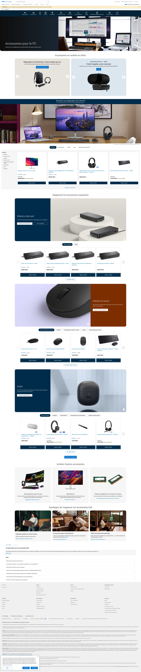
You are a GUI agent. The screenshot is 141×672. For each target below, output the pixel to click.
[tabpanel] (70, 170)
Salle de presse (38, 602)
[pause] (40, 92)
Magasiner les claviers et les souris (100, 309)
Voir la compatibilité (40, 223)
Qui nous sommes (39, 600)
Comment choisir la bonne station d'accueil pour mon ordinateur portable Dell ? (21, 573)
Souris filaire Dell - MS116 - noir (29, 349)
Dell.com (66, 537)
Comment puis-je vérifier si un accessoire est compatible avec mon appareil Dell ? (22, 564)
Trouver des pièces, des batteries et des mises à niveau (107, 498)
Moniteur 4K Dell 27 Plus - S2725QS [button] (26, 170)
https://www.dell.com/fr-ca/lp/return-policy (24, 654)
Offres (3, 608)
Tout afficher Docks (70, 279)
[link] (124, 1)
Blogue (106, 600)
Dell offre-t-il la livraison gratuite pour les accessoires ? (17, 579)
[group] (42, 76)
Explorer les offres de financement (98, 539)
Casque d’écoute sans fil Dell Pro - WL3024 (57, 434)
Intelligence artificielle (5, 600)
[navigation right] (119, 244)
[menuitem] (16, 4)
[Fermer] (37, 656)
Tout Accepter (34, 667)
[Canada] (2, 9)
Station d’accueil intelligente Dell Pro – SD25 (57, 263)
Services (3, 606)
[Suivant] (123, 262)
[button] (117, 1)
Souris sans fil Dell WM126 (78, 349)
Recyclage (38, 604)
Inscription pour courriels (109, 606)
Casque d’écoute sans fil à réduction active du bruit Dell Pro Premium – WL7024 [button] (91, 171)
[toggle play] (124, 238)
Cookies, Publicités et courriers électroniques (56, 618)
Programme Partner (73, 604)
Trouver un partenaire (74, 600)
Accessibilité (77, 618)
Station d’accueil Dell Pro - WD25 (29, 263)
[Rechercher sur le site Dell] (48, 1)
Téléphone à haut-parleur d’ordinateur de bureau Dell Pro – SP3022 (31, 435)
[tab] (53, 147)
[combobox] (32, 2)
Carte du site (4, 587)
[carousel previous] (17, 76)
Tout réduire (15, 544)
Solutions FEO (72, 602)
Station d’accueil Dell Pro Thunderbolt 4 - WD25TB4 (82, 264)
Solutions (3, 604)
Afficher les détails (32, 274)
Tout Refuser (26, 667)
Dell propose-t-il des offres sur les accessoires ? (15, 567)
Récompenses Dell (108, 602)
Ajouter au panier (31, 182)
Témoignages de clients (40, 608)
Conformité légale (69, 618)
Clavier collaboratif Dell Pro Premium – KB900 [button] (121, 170)
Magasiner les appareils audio (24, 395)
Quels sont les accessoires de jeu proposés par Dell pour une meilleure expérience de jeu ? (23, 570)
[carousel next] (67, 76)
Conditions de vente (17, 618)
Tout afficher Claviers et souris (70, 364)
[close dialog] (139, 7)
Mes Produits (38, 592)
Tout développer (8, 544)
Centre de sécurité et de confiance (110, 610)
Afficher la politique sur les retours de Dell (24, 538)
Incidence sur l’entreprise (40, 606)
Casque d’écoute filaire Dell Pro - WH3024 (107, 434)
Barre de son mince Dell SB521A (80, 434)
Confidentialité (25, 618)
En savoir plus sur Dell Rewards (59, 539)
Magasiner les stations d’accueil (24, 223)
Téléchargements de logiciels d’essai (111, 612)
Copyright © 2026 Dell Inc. (6, 618)
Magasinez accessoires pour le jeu (32, 499)
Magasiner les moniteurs (70, 499)
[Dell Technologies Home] (6, 1)
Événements (107, 604)
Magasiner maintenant (99, 69)
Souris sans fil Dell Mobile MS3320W (55, 349)
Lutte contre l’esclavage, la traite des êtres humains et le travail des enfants (94, 618)
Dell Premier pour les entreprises (133, 4)
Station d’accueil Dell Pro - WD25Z (105, 263)
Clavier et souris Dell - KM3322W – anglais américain (107, 349)
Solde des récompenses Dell (41, 594)
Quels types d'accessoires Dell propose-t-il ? (14, 560)
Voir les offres (42, 69)
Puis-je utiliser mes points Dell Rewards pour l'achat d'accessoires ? (19, 576)
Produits (3, 602)
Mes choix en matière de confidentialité (37, 618)
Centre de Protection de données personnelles (112, 608)
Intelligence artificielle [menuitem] (5, 4)
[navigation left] (21, 244)
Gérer (7, 667)
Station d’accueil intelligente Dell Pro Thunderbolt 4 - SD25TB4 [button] (61, 171)
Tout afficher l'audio (70, 451)
